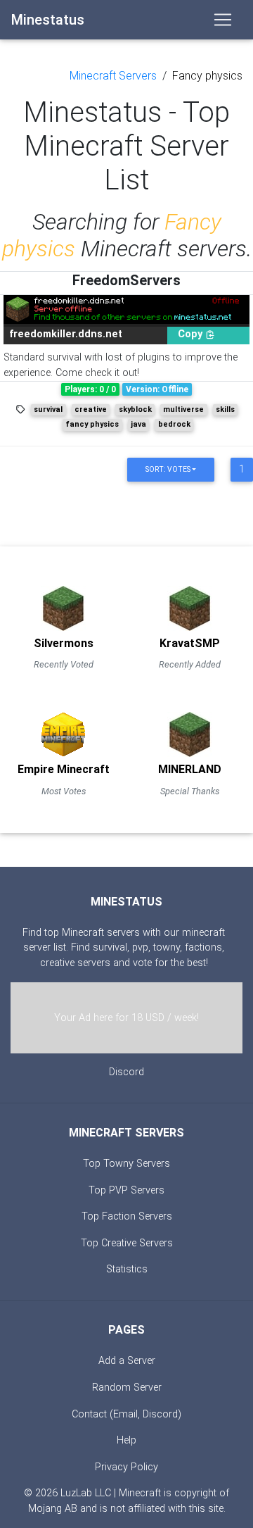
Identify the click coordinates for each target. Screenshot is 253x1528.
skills (225, 409)
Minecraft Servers (113, 75)
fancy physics (92, 424)
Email (125, 1414)
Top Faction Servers (127, 1216)
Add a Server (126, 1361)
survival (48, 409)
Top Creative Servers (127, 1243)
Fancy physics (207, 75)
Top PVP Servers (126, 1190)
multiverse (183, 409)
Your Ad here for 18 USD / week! (126, 1018)
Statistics (127, 1269)
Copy (191, 334)
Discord (126, 1072)
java (138, 424)
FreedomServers (126, 280)
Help (126, 1440)
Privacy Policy (126, 1467)
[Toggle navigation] (223, 19)
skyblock (135, 409)
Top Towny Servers (126, 1164)
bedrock (174, 424)
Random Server (127, 1388)
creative (90, 409)
